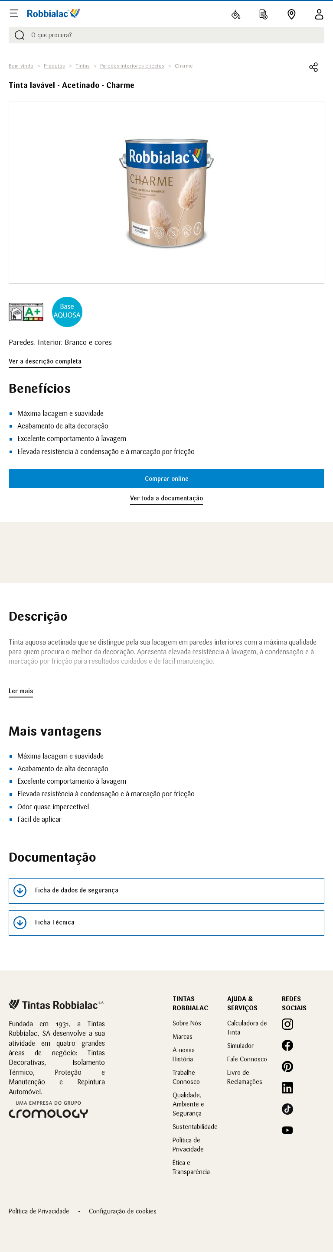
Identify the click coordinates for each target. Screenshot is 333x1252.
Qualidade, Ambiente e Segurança (188, 1104)
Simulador (240, 1045)
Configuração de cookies (123, 1211)
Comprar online (167, 479)
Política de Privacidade (39, 1211)
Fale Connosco (247, 1059)
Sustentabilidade (195, 1126)
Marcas (183, 1036)
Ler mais (21, 691)
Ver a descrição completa (45, 361)
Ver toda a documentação (166, 498)
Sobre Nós (187, 1023)
